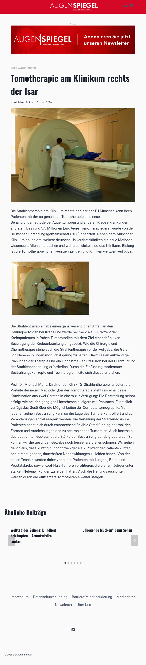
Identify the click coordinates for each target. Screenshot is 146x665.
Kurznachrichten (23, 68)
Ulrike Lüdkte (24, 102)
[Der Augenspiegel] (74, 5)
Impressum (19, 597)
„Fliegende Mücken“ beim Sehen (107, 530)
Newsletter (63, 605)
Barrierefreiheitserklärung (92, 597)
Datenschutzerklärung (50, 597)
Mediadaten (126, 597)
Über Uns (84, 605)
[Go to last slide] (11, 540)
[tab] (65, 563)
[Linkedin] (73, 629)
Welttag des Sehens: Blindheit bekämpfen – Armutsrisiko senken (33, 535)
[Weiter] (134, 540)
